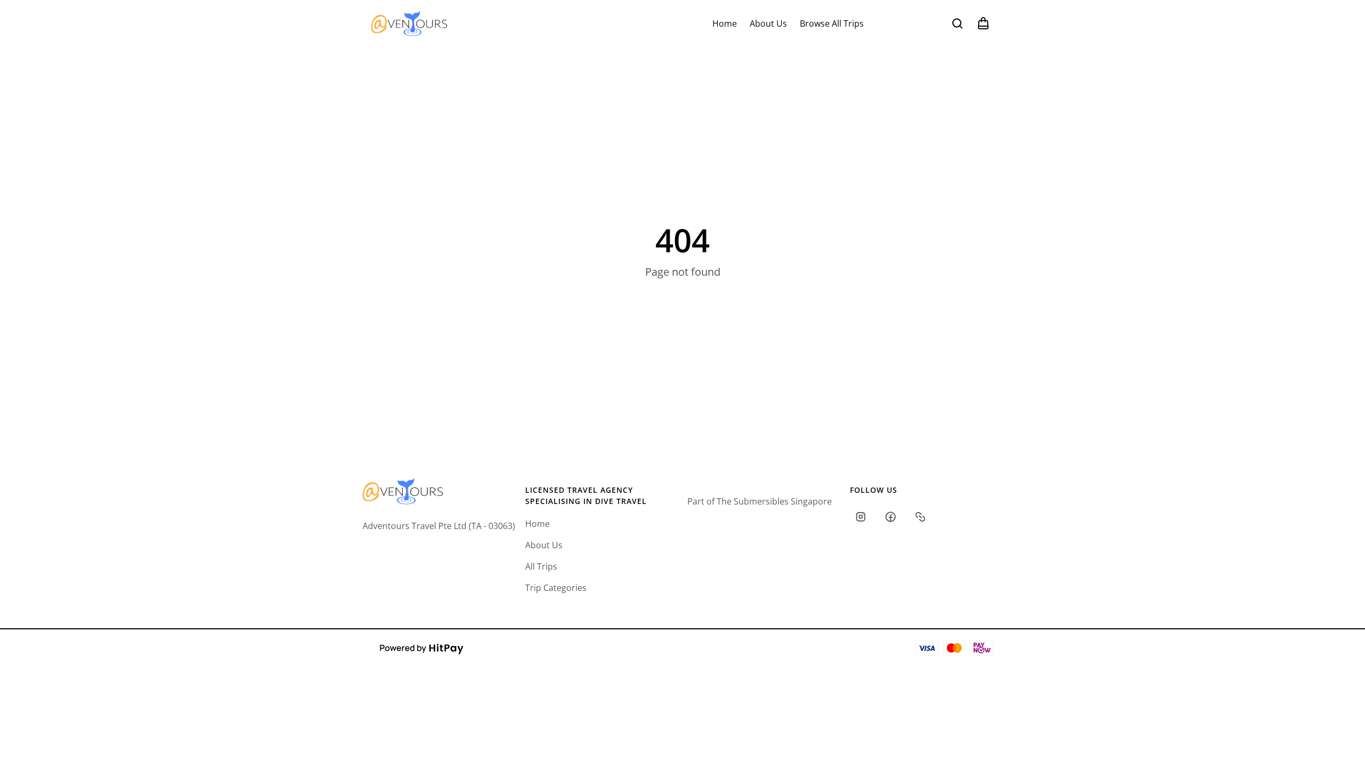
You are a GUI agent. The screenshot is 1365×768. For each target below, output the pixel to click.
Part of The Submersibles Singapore (759, 501)
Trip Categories (556, 588)
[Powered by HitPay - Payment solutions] (421, 648)
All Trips (541, 566)
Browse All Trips (832, 23)
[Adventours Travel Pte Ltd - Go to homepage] (409, 23)
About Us (768, 23)
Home (724, 23)
